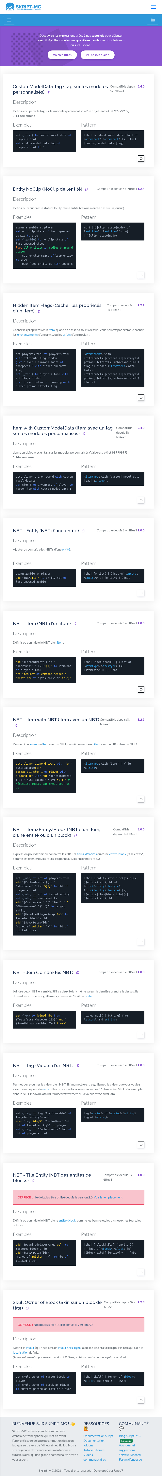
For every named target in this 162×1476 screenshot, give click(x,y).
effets (67, 334)
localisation (20, 1352)
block (89, 886)
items (80, 854)
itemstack (93, 139)
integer (100, 480)
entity (131, 573)
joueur (33, 744)
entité (66, 549)
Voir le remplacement (108, 1197)
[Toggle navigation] (153, 7)
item (52, 330)
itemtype (92, 476)
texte (88, 996)
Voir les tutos (62, 55)
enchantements (27, 334)
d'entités (91, 854)
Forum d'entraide (130, 1459)
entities (92, 231)
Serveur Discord (130, 1454)
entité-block (117, 854)
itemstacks (93, 354)
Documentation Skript (98, 1436)
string (90, 767)
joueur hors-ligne (69, 1347)
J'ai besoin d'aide (97, 55)
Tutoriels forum (94, 1450)
